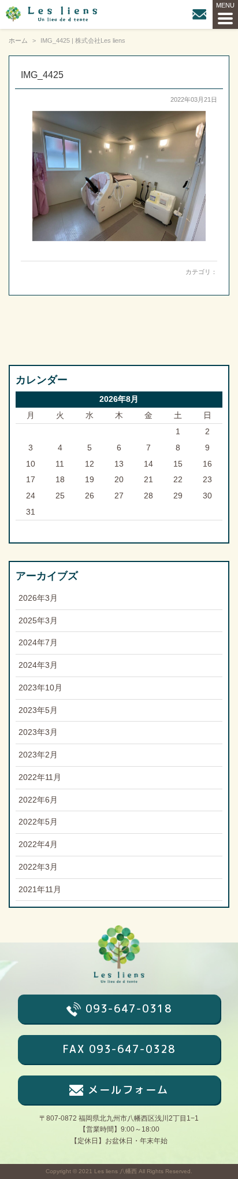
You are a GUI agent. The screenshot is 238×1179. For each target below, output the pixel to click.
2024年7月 (38, 642)
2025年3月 (38, 620)
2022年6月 (38, 800)
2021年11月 (39, 889)
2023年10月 (40, 687)
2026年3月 (38, 598)
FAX (119, 1049)
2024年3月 (38, 665)
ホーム (18, 40)
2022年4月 (38, 844)
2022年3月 (38, 867)
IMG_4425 (42, 75)
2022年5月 (38, 822)
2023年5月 (38, 710)
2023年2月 (38, 755)
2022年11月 (39, 777)
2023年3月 (38, 732)
